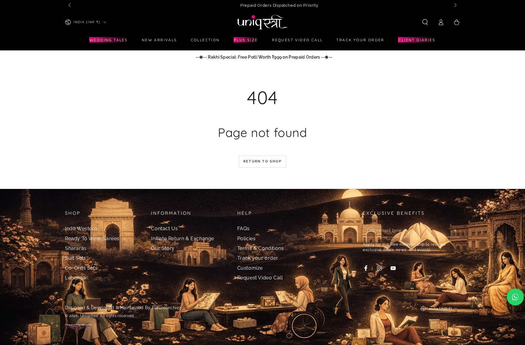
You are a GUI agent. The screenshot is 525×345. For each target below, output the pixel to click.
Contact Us (164, 228)
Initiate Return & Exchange (182, 238)
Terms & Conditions (260, 248)
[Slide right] (455, 5)
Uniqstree (89, 316)
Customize (250, 268)
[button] (425, 22)
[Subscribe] (456, 230)
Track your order (257, 258)
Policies (246, 238)
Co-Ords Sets (81, 268)
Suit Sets (75, 258)
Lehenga (75, 278)
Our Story (162, 248)
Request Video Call (260, 278)
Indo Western (81, 228)
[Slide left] (70, 5)
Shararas (76, 248)
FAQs (243, 228)
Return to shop (262, 161)
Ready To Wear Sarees (92, 238)
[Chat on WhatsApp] (515, 297)
